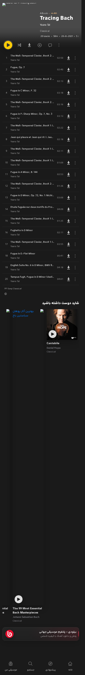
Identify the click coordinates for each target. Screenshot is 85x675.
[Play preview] (53, 334)
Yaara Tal (45, 25)
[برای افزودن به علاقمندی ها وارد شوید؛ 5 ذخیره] (39, 45)
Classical (44, 31)
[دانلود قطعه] (68, 58)
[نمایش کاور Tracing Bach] (20, 20)
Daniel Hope (53, 348)
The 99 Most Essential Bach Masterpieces (27, 611)
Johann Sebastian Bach (26, 617)
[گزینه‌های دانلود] (29, 45)
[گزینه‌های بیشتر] (59, 45)
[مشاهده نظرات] (49, 45)
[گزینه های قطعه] (75, 58)
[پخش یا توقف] (8, 45)
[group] (59, 36)
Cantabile (53, 343)
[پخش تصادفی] (19, 45)
